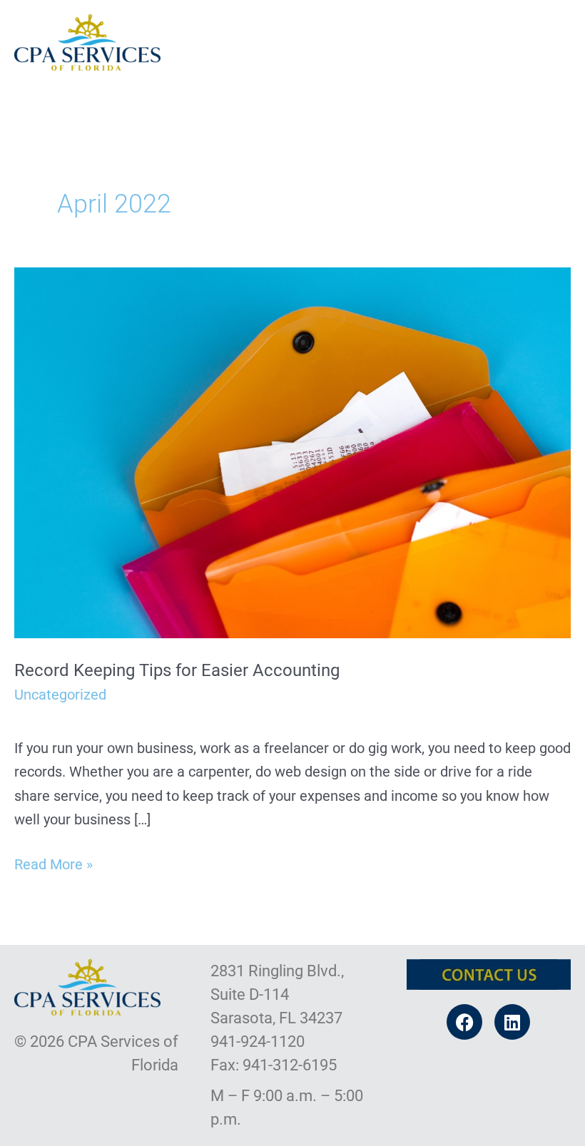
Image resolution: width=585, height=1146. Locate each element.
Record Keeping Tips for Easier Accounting (177, 670)
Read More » (53, 863)
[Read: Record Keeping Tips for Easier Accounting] (292, 451)
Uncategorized (60, 694)
